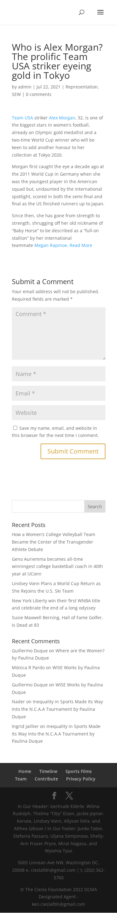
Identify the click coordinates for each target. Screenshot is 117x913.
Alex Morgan (62, 118)
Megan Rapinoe (50, 245)
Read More (81, 245)
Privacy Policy (80, 779)
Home (24, 771)
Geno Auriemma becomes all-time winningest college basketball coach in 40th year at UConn (57, 566)
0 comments (38, 94)
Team (21, 779)
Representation (82, 87)
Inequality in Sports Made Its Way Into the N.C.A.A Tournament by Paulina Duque (57, 709)
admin (25, 87)
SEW (16, 94)
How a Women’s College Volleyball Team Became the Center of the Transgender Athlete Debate (53, 541)
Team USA (22, 118)
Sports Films (79, 771)
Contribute (46, 779)
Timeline (48, 771)
